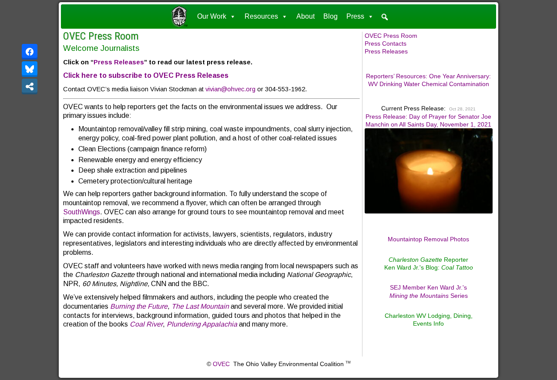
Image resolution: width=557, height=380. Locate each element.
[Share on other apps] (29, 86)
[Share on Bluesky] (29, 69)
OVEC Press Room (101, 36)
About (305, 16)
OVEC (221, 363)
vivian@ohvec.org (230, 89)
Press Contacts (385, 43)
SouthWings (81, 212)
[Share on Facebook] (29, 52)
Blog (330, 16)
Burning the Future (139, 306)
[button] (384, 16)
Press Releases (119, 62)
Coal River (146, 324)
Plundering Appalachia (202, 324)
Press (355, 16)
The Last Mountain (200, 306)
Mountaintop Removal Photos (428, 239)
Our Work (211, 16)
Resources (261, 16)
